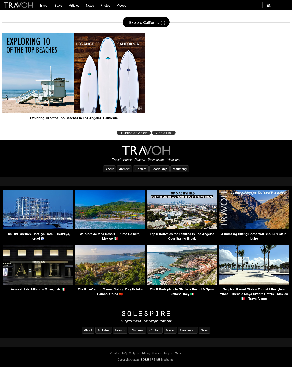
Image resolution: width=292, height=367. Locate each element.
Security (157, 353)
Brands (120, 330)
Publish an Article (134, 133)
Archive (124, 169)
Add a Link (164, 133)
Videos (121, 5)
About (109, 169)
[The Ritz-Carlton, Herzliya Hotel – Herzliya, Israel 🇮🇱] (38, 228)
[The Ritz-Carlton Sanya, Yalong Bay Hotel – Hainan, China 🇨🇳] (110, 283)
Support (168, 353)
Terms (178, 353)
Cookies (115, 353)
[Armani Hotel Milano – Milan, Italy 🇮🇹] (38, 283)
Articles (74, 5)
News (90, 5)
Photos (105, 5)
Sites (204, 330)
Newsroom (187, 330)
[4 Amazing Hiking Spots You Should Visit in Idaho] (254, 228)
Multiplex (134, 353)
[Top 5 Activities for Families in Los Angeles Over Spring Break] (182, 228)
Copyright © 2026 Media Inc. (146, 359)
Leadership (159, 169)
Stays (59, 5)
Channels (137, 330)
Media (170, 330)
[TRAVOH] (146, 150)
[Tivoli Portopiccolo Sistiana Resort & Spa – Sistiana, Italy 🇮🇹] (182, 283)
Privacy (146, 353)
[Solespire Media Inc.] (146, 313)
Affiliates (103, 330)
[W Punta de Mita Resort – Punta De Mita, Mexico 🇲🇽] (110, 228)
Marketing (180, 169)
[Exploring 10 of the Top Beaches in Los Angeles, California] (73, 112)
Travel (44, 5)
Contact (140, 169)
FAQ (124, 353)
